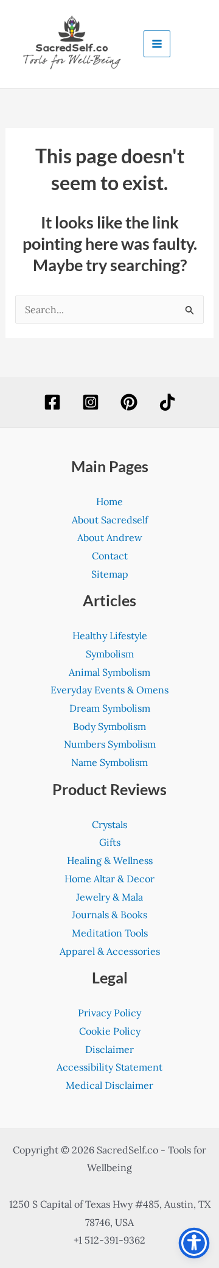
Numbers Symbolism (110, 744)
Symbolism (110, 654)
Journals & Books (109, 914)
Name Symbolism (109, 762)
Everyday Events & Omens (109, 690)
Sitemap (109, 574)
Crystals (109, 824)
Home (109, 501)
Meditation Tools (110, 933)
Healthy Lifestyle (109, 635)
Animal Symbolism (109, 672)
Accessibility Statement (109, 1067)
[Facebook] (52, 402)
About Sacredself (110, 520)
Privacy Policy (109, 1013)
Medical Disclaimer (109, 1085)
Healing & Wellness (110, 860)
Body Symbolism (109, 726)
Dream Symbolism (109, 708)
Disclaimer (109, 1049)
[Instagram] (90, 402)
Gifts (109, 842)
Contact (110, 556)
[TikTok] (167, 402)
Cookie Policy (110, 1031)
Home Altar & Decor (109, 879)
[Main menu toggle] (157, 43)
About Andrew (109, 537)
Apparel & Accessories (110, 951)
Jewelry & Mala (109, 897)
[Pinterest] (129, 402)
